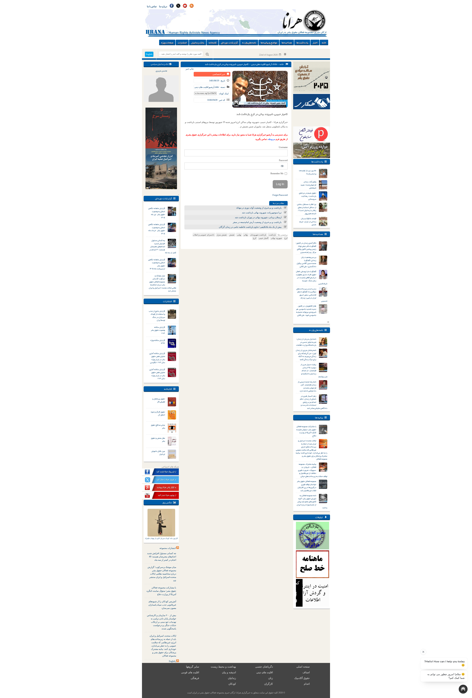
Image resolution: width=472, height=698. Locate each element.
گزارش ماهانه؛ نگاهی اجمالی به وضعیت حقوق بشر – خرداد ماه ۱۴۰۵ (156, 228)
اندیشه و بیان (229, 672)
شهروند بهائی (276, 238)
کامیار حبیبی (263, 238)
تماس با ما (152, 6)
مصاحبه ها (287, 42)
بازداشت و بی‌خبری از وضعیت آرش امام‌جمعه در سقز (257, 222)
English (149, 54)
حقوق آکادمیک (302, 678)
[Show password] (282, 166)
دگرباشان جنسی (264, 666)
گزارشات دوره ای (229, 42)
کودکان (232, 683)
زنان (270, 678)
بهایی (239, 235)
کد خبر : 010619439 (216, 100)
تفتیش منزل (222, 235)
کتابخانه (212, 42)
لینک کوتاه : (223, 93)
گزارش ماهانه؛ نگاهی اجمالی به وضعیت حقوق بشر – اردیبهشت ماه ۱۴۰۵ (156, 264)
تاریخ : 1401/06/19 (217, 80)
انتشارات (182, 42)
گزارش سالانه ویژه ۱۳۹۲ (157, 341)
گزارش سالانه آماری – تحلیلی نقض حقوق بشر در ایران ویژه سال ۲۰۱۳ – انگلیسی (157, 358)
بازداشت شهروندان (258, 235)
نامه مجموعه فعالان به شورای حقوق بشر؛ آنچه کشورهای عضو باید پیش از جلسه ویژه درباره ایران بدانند (312, 501)
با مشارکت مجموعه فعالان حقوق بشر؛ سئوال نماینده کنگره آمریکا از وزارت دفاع (161, 591)
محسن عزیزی (161, 70)
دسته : (222, 87)
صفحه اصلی (303, 666)
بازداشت (272, 235)
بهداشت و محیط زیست (223, 666)
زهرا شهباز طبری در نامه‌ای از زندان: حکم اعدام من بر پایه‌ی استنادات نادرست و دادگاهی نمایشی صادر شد (313, 402)
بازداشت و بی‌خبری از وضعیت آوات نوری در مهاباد (259, 208)
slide (275, 64)
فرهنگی (195, 678)
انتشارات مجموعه (167, 548)
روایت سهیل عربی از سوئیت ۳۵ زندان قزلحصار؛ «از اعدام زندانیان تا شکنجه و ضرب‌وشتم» (314, 370)
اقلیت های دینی (258, 64)
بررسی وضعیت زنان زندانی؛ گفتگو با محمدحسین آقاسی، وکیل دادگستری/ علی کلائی (306, 261)
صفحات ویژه (167, 42)
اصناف (306, 672)
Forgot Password (280, 195)
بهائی (246, 235)
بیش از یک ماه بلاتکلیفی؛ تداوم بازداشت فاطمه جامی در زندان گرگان (250, 227)
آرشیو (269, 64)
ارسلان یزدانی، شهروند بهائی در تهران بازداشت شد (258, 217)
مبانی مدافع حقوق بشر (158, 426)
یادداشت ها (302, 42)
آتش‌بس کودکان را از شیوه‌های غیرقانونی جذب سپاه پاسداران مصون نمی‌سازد (162, 604)
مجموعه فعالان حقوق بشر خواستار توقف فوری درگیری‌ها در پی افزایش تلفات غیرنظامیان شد (306, 485)
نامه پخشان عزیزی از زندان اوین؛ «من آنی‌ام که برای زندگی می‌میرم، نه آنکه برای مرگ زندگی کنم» (306, 354)
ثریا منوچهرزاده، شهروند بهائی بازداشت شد (262, 212)
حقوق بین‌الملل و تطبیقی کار (158, 400)
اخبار (315, 42)
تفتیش (232, 235)
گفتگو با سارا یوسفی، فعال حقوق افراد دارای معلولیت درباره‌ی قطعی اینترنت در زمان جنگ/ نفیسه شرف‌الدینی (311, 277)
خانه (324, 42)
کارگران (268, 683)
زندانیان (232, 678)
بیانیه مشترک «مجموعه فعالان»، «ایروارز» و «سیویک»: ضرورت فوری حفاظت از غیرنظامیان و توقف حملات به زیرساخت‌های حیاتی (312, 470)
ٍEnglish (172, 661)
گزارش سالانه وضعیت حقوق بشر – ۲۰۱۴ (157, 330)
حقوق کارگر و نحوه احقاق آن (158, 413)
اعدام (307, 683)
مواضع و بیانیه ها (269, 42)
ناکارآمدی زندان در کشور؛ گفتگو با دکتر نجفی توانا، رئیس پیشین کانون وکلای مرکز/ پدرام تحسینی (306, 247)
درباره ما (163, 6)
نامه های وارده (249, 42)
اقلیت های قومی (190, 672)
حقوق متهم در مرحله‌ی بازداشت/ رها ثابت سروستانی (307, 196)
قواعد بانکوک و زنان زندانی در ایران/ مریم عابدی (307, 221)
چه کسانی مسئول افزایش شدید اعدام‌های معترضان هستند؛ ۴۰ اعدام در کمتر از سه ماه (162, 246)
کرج (254, 238)
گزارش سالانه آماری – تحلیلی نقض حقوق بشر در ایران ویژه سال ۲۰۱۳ (157, 374)
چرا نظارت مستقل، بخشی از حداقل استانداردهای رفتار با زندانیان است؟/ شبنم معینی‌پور (306, 208)
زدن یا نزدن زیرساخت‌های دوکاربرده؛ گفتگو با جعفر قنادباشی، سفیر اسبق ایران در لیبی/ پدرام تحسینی (311, 295)
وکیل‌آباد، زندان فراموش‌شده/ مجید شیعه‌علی (308, 185)
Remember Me (277, 173)
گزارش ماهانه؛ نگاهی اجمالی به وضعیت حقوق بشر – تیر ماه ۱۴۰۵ (156, 212)
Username (283, 147)
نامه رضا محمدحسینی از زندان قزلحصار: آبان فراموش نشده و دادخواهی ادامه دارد (307, 386)
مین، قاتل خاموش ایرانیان (158, 452)
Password (283, 160)
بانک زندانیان (197, 42)
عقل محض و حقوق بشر (158, 439)
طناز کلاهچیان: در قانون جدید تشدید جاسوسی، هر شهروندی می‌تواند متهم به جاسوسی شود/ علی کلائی (306, 310)
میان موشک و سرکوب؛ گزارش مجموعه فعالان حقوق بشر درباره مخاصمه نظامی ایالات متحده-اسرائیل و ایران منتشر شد (162, 283)
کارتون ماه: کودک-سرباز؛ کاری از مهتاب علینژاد (161, 538)
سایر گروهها (192, 666)
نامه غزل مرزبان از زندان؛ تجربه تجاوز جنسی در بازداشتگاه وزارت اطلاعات (306, 342)
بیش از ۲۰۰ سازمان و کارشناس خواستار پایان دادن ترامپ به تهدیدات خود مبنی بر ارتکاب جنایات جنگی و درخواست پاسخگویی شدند (161, 622)
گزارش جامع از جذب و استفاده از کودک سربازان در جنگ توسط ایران (157, 315)
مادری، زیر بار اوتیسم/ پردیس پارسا (307, 172)
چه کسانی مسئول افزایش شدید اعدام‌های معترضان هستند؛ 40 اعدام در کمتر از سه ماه (161, 556)
